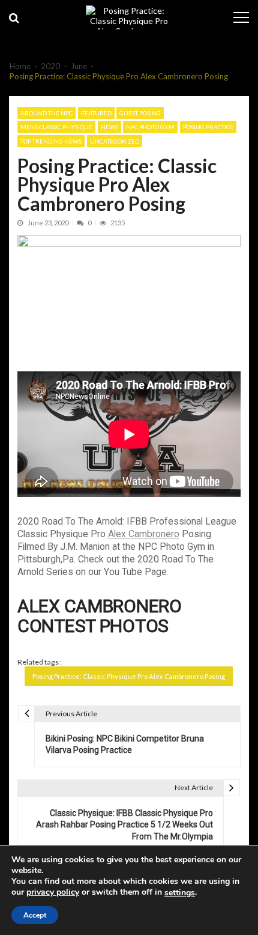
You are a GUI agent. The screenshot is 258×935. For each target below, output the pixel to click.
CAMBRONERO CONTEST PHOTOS (99, 616)
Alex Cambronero (143, 534)
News (109, 126)
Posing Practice (208, 126)
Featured (96, 113)
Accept (34, 915)
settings (179, 893)
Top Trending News (51, 141)
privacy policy (52, 892)
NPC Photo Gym (150, 126)
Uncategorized (114, 141)
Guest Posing (140, 113)
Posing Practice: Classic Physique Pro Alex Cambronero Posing (128, 676)
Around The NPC (46, 113)
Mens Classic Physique (56, 126)
